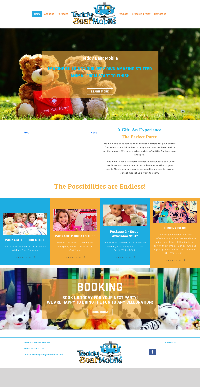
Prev (26, 145)
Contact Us (171, 356)
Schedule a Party (24, 270)
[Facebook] (152, 365)
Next (94, 145)
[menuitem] (35, 14)
